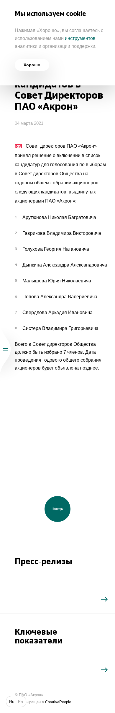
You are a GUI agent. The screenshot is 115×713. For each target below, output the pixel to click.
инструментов (80, 38)
